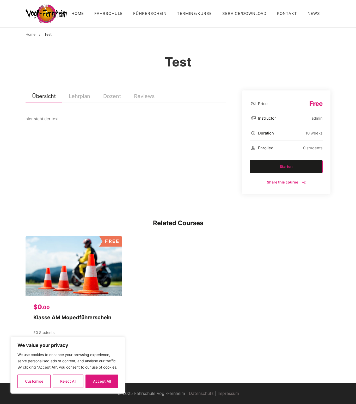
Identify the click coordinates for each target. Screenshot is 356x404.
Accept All (102, 381)
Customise (34, 381)
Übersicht (44, 96)
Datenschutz (201, 393)
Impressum (228, 393)
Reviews (144, 96)
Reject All (68, 381)
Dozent (112, 96)
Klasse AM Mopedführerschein (72, 317)
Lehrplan (79, 96)
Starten (286, 166)
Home (30, 34)
